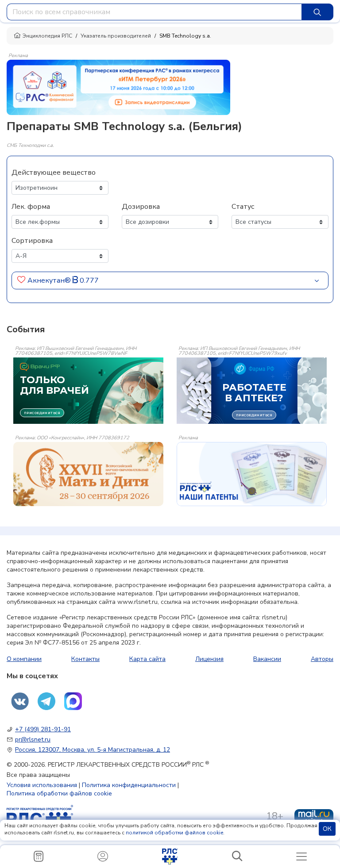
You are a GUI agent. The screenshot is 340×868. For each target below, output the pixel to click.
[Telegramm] (46, 701)
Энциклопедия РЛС (47, 35)
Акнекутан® (50, 280)
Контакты (85, 659)
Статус (243, 206)
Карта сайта (147, 659)
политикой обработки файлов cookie (174, 832)
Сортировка (32, 241)
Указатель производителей (116, 35)
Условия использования (42, 785)
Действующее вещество (54, 172)
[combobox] (154, 12)
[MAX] (73, 701)
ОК (327, 829)
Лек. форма (31, 206)
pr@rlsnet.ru (32, 739)
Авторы (322, 659)
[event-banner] (88, 474)
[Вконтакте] (20, 701)
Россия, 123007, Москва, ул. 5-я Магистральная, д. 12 (92, 749)
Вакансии (267, 659)
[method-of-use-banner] (118, 87)
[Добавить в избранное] (21, 280)
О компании (24, 659)
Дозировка (141, 206)
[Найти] (317, 12)
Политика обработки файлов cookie (59, 793)
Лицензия (209, 659)
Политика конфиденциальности (129, 785)
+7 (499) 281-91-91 (43, 729)
